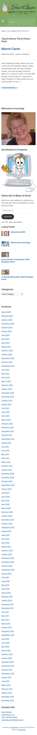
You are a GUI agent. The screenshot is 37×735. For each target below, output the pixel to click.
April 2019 (5, 543)
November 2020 (7, 477)
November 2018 (7, 562)
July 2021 (5, 447)
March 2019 (6, 547)
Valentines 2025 (18, 232)
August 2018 (6, 573)
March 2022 (6, 420)
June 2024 (5, 335)
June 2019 (5, 535)
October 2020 (6, 481)
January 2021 (6, 470)
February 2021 (7, 466)
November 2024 (7, 323)
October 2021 (6, 435)
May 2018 (5, 585)
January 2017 (6, 627)
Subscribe (8, 217)
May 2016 (5, 647)
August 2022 (6, 404)
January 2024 (6, 354)
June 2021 (5, 450)
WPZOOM (22, 730)
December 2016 (7, 631)
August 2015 (6, 677)
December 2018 (7, 558)
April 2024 (5, 343)
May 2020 (5, 500)
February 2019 (7, 550)
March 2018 (6, 593)
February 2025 (7, 316)
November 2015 (7, 666)
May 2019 (5, 539)
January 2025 (6, 320)
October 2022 (6, 400)
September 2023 (8, 366)
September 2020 (8, 485)
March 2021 (6, 462)
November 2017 (7, 608)
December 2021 (7, 427)
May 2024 (5, 339)
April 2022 (5, 416)
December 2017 (7, 604)
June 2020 (5, 497)
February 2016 (7, 654)
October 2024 (6, 327)
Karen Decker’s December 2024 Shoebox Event (15, 260)
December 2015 (7, 662)
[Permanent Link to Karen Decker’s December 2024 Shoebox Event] (5, 254)
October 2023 (6, 362)
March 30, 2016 (7, 54)
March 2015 (6, 685)
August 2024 (6, 331)
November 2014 (7, 700)
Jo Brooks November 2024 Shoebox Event (17, 278)
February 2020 (7, 512)
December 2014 (7, 697)
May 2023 (5, 374)
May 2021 (5, 454)
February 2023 (7, 385)
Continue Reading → (9, 88)
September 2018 (7, 570)
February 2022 (7, 424)
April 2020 (5, 504)
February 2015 (7, 689)
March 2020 (6, 508)
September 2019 (7, 527)
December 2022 (7, 393)
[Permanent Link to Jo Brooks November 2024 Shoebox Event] (5, 272)
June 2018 (5, 581)
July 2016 (5, 639)
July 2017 (5, 612)
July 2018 (5, 577)
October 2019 (6, 523)
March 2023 (6, 381)
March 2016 (6, 650)
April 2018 (5, 589)
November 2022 (7, 397)
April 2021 (5, 458)
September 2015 (7, 673)
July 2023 (5, 370)
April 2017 (5, 620)
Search (32, 22)
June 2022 (5, 412)
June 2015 (5, 681)
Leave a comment (22, 54)
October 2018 (6, 566)
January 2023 (6, 389)
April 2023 (5, 377)
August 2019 (6, 531)
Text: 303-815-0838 (9, 717)
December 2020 (7, 473)
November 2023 (7, 358)
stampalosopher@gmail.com (12, 720)
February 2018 (7, 596)
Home (3, 31)
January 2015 (6, 693)
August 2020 (6, 489)
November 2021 (7, 431)
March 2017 (5, 623)
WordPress (14, 727)
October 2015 (6, 670)
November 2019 (7, 520)
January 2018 (6, 600)
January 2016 (6, 658)
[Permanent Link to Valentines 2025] (5, 233)
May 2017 (5, 616)
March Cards (10, 49)
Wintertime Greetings (20, 242)
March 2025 (6, 312)
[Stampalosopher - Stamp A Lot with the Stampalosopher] (18, 9)
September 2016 (7, 635)
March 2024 (6, 347)
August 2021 (6, 443)
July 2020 (5, 493)
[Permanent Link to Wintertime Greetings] (5, 244)
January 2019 (6, 554)
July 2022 (5, 408)
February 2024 (7, 350)
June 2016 (5, 643)
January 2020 (6, 516)
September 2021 (7, 439)
